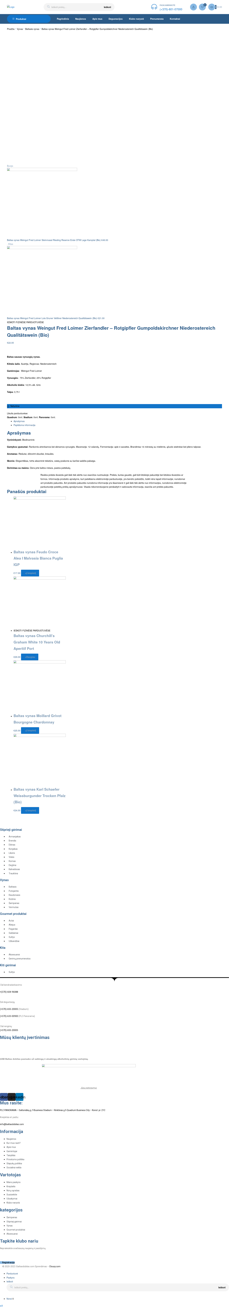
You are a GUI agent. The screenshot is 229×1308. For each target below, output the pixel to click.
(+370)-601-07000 (171, 9)
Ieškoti (107, 7)
